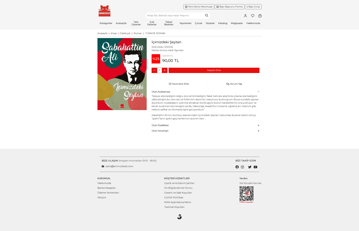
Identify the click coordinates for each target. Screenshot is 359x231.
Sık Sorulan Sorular (251, 183)
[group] (122, 74)
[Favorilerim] (252, 15)
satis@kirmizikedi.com (119, 166)
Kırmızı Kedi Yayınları (172, 50)
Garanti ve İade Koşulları (178, 192)
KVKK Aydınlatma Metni (177, 202)
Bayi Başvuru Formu (231, 6)
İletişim (101, 197)
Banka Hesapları (106, 188)
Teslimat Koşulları (174, 207)
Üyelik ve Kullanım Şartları (179, 183)
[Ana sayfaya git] (104, 11)
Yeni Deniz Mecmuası (200, 6)
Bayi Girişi (254, 6)
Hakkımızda (104, 183)
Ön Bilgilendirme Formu (178, 188)
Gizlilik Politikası (173, 197)
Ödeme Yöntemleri (108, 192)
